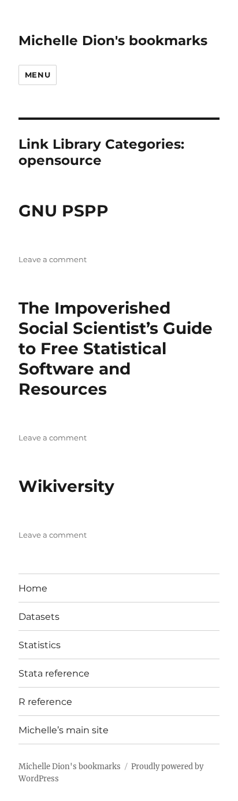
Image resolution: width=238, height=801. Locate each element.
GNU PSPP (63, 211)
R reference (45, 701)
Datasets (39, 616)
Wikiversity (66, 486)
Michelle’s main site (63, 730)
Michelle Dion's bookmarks (112, 40)
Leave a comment (52, 259)
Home (32, 588)
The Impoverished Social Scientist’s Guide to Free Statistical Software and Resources (115, 348)
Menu (37, 74)
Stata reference (54, 673)
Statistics (39, 645)
